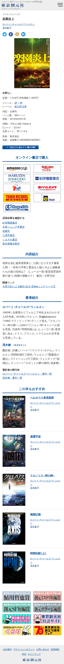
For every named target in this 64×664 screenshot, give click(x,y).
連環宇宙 (35, 436)
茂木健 (5, 27)
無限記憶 (35, 514)
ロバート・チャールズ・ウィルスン (18, 24)
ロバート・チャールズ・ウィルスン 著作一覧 (27, 373)
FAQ (24, 654)
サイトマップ (34, 654)
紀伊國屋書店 (9, 222)
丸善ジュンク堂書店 (13, 227)
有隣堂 (6, 231)
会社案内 (7, 649)
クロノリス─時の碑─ (42, 475)
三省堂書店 (8, 235)
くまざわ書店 (9, 239)
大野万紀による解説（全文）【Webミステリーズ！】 (28, 286)
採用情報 (55, 649)
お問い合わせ (42, 649)
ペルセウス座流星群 (42, 397)
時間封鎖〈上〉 (38, 553)
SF (15, 102)
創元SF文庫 (20, 106)
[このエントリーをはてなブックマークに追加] (23, 34)
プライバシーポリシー (24, 649)
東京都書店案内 (11, 243)
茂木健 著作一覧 (12, 377)
